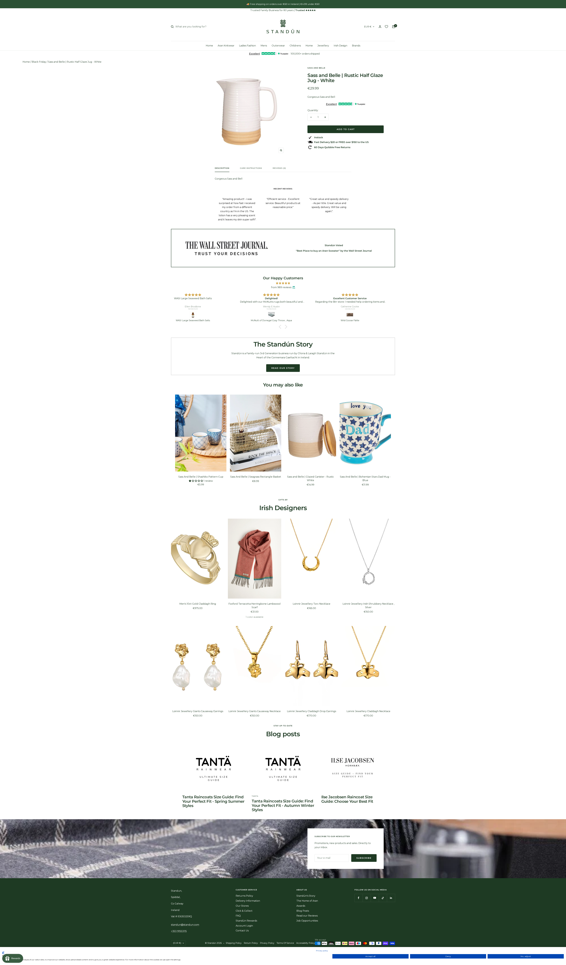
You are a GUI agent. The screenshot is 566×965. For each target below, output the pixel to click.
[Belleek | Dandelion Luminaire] (362, 315)
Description (222, 168)
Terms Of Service (285, 943)
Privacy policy (322, 951)
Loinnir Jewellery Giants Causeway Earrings (197, 711)
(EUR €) (177, 943)
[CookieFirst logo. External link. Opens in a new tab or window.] (3, 953)
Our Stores (242, 905)
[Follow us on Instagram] (367, 898)
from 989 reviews (281, 287)
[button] (281, 327)
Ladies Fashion (247, 45)
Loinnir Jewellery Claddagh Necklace (368, 711)
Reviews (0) (279, 168)
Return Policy (251, 943)
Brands (356, 45)
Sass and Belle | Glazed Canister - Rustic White (310, 478)
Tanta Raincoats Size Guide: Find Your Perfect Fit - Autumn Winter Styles (283, 805)
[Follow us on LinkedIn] (391, 898)
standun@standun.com (185, 924)
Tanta (255, 796)
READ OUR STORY (283, 368)
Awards (300, 905)
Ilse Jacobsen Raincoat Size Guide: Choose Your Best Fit (347, 799)
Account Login (244, 925)
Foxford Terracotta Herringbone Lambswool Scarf (254, 605)
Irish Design (340, 45)
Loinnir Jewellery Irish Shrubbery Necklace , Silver (368, 605)
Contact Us (242, 930)
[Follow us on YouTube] (375, 898)
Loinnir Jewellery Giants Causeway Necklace (254, 711)
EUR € (367, 26)
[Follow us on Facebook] (358, 898)
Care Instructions (251, 168)
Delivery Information (248, 900)
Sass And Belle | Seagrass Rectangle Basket (255, 476)
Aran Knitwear (226, 45)
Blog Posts (302, 910)
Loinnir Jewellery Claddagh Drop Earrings (311, 711)
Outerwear (278, 45)
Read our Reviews (307, 915)
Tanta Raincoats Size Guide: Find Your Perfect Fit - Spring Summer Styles (213, 801)
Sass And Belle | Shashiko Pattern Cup (200, 476)
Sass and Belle (316, 68)
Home (209, 45)
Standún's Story (305, 895)
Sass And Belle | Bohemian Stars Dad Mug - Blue (365, 478)
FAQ (238, 915)
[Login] (380, 26)
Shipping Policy (234, 943)
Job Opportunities (307, 920)
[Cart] (393, 26)
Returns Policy (244, 895)
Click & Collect (244, 910)
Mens (264, 45)
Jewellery (323, 45)
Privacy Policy (267, 943)
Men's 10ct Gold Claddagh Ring (197, 603)
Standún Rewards (246, 920)
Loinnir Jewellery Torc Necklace (311, 603)
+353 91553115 (179, 931)
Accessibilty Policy (305, 943)
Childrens (295, 45)
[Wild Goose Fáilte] (205, 315)
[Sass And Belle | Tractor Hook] (283, 315)
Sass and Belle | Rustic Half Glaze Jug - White (74, 61)
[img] (283, 283)
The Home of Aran (307, 900)
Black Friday (39, 61)
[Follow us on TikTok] (383, 898)
